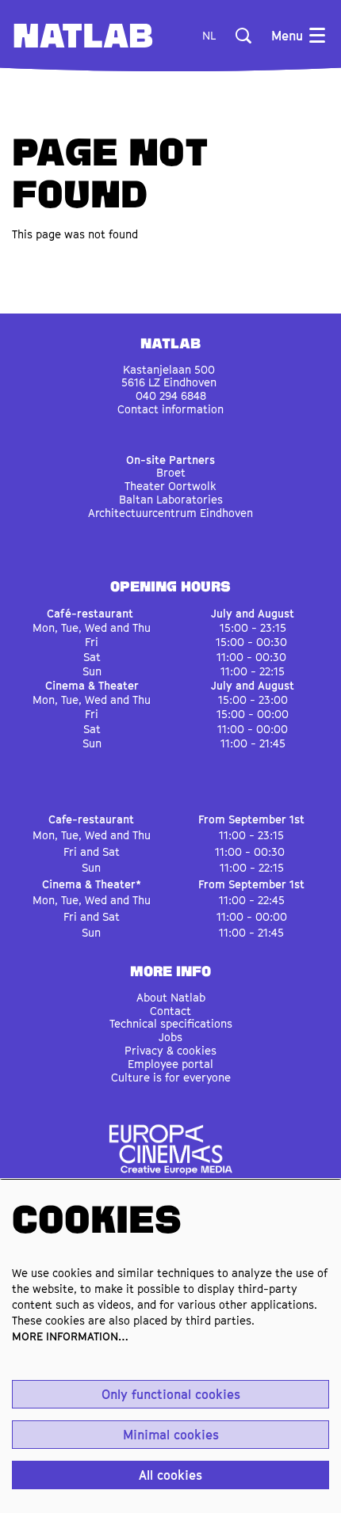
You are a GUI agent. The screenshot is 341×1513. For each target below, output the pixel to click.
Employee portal (170, 1063)
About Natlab (170, 997)
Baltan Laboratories (171, 499)
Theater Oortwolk (170, 485)
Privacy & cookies (170, 1050)
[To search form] (243, 36)
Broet (171, 472)
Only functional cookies (171, 1394)
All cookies (170, 1475)
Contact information (170, 409)
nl (209, 35)
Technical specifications (170, 1023)
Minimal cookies (171, 1435)
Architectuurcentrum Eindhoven (170, 512)
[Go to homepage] (83, 35)
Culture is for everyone (171, 1077)
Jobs (170, 1037)
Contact (170, 1010)
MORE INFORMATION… (70, 1336)
